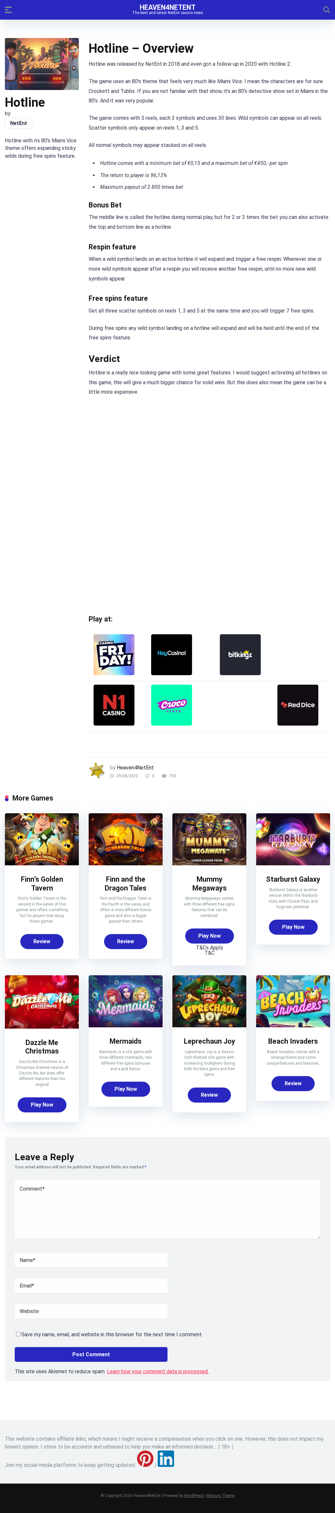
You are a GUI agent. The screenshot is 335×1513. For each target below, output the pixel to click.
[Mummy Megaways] (209, 863)
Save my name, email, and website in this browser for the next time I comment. (112, 1334)
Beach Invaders (293, 1041)
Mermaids (126, 1041)
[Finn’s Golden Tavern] (42, 863)
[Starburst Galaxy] (293, 863)
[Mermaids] (126, 1025)
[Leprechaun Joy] (209, 1025)
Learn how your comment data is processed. (158, 1371)
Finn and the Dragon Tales (126, 883)
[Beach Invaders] (293, 1025)
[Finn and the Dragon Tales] (126, 863)
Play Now (209, 936)
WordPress (194, 1495)
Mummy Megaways (209, 883)
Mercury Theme (221, 1495)
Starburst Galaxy (293, 879)
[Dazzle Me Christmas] (42, 1027)
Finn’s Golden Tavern (42, 883)
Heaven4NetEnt (168, 7)
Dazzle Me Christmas (42, 1046)
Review (41, 941)
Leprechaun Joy (209, 1041)
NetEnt (18, 123)
